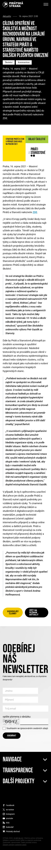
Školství (9, 62)
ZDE (35, 212)
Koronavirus (24, 62)
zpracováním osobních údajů (34, 728)
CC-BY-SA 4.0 (18, 838)
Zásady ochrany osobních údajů (14, 845)
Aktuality (7, 16)
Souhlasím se (27, 728)
